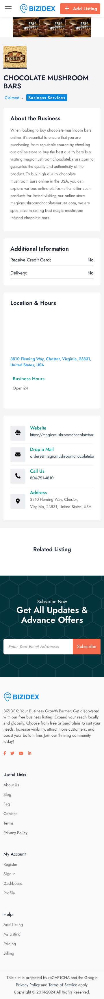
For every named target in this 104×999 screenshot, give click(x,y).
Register (10, 864)
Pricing (9, 944)
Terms (8, 823)
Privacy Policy (15, 833)
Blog (7, 794)
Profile (9, 893)
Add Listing (85, 9)
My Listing (12, 934)
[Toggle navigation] (8, 8)
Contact (9, 813)
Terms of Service (63, 985)
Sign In (9, 874)
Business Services (46, 98)
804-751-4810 (41, 478)
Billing (8, 953)
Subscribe (86, 646)
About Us (11, 785)
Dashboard (13, 883)
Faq (6, 804)
